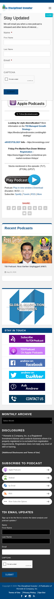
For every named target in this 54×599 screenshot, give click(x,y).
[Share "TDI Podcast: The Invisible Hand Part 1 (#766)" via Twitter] (14, 208)
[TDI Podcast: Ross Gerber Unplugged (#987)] (27, 249)
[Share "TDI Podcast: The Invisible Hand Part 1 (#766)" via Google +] (19, 208)
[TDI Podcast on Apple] (27, 351)
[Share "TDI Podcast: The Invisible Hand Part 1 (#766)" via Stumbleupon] (45, 208)
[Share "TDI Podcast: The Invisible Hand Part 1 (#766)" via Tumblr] (24, 208)
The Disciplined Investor (27, 586)
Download (38, 188)
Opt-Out (41, 592)
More (39, 194)
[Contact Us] (27, 399)
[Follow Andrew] (27, 375)
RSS (33, 194)
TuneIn (26, 194)
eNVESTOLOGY (13, 142)
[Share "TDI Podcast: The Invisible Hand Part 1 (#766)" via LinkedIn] (34, 208)
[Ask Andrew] (27, 387)
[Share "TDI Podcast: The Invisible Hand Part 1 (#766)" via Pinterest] (29, 208)
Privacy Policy (29, 592)
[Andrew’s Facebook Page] (27, 363)
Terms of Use (15, 592)
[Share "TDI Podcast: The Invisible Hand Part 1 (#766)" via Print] (29, 213)
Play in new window (22, 188)
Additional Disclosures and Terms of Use (21, 452)
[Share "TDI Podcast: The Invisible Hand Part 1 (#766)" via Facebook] (8, 208)
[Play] (23, 184)
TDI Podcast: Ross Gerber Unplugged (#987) (26, 266)
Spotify (18, 194)
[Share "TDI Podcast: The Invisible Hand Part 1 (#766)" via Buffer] (40, 208)
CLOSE (49, 15)
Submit (9, 574)
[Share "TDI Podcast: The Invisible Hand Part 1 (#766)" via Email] (24, 213)
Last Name (7, 537)
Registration (26, 152)
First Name (7, 528)
